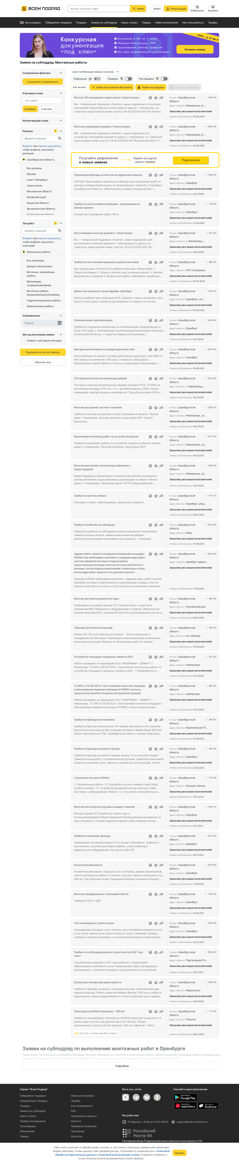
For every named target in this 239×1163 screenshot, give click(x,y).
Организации (28, 1126)
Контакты (76, 1136)
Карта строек (28, 1115)
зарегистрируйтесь (49, 145)
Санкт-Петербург (37, 179)
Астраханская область (40, 214)
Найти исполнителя (82, 1095)
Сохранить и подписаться (42, 81)
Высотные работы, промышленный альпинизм (43, 292)
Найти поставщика (153, 87)
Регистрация (178, 8)
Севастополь (34, 185)
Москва (31, 173)
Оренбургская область (40, 159)
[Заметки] (150, 98)
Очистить (46, 109)
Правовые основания (84, 1126)
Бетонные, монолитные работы (41, 274)
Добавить (30, 109)
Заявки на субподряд (33, 1110)
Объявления (27, 1131)
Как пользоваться (81, 1105)
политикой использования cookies (119, 1154)
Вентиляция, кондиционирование (39, 283)
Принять (180, 1152)
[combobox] (43, 100)
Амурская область (38, 202)
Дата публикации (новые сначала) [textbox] (93, 71)
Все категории (35, 260)
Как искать (79, 87)
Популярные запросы (84, 1115)
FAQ (73, 1110)
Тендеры (25, 1105)
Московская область (39, 191)
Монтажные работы (38, 251)
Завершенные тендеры (34, 1100)
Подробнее (122, 1065)
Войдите (27, 145)
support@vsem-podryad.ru (192, 1121)
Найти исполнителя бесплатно (114, 87)
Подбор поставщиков (32, 1121)
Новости (76, 1121)
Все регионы (34, 168)
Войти (157, 8)
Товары (24, 1136)
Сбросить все (43, 362)
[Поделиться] (161, 98)
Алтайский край (36, 197)
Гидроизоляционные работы (44, 300)
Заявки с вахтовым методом (44, 340)
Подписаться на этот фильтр (43, 352)
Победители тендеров (33, 1095)
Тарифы (75, 1100)
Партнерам (78, 1131)
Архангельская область (41, 208)
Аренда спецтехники (39, 266)
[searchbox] (41, 100)
